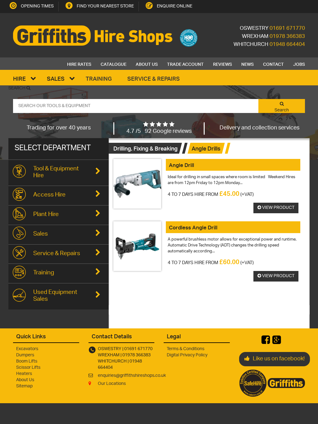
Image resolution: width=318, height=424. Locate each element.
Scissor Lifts (28, 367)
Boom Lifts (26, 361)
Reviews (222, 64)
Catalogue (113, 64)
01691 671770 (287, 28)
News (247, 64)
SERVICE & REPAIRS (153, 78)
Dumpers (25, 355)
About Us (147, 64)
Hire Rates (79, 64)
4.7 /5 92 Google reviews (159, 132)
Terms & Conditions (185, 349)
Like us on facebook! (279, 359)
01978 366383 (287, 36)
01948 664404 (287, 44)
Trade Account (185, 64)
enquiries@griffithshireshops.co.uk (132, 376)
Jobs (299, 64)
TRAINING (99, 78)
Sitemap (24, 386)
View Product (277, 208)
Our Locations (112, 384)
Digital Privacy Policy (187, 355)
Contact (273, 64)
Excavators (27, 349)
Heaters (24, 374)
